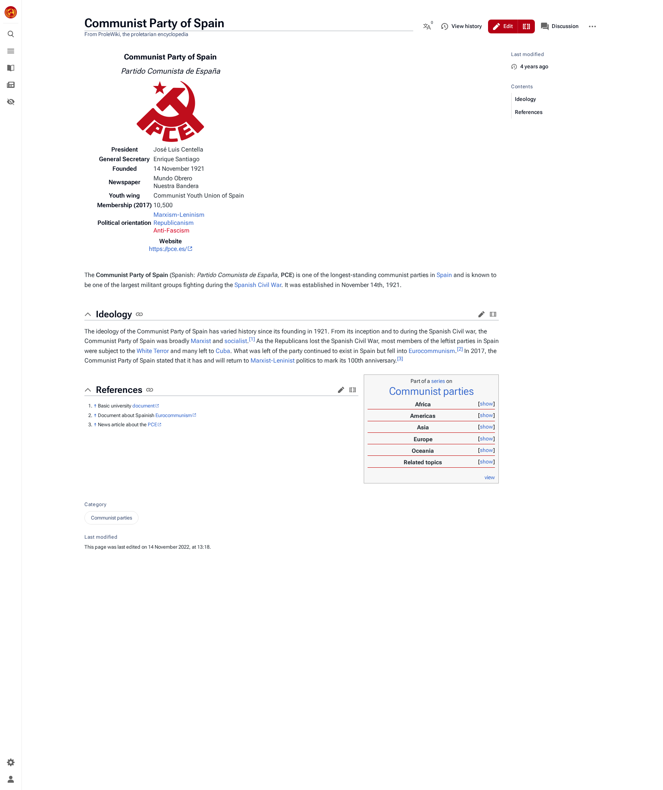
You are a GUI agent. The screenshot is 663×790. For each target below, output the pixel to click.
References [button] (119, 389)
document (143, 406)
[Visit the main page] (10, 12)
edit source (493, 314)
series (438, 381)
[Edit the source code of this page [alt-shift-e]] (526, 26)
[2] (460, 348)
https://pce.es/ (168, 248)
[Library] (10, 68)
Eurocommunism (432, 351)
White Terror (153, 351)
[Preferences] (10, 762)
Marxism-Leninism (179, 214)
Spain (444, 275)
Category (95, 504)
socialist (235, 341)
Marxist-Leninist (273, 360)
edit (481, 314)
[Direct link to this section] (139, 314)
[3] (400, 358)
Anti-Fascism (171, 230)
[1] (252, 339)
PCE (152, 424)
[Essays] (10, 84)
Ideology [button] (114, 314)
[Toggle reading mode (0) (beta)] (10, 101)
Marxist (201, 341)
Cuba (223, 351)
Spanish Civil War (257, 285)
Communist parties (431, 391)
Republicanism (173, 222)
